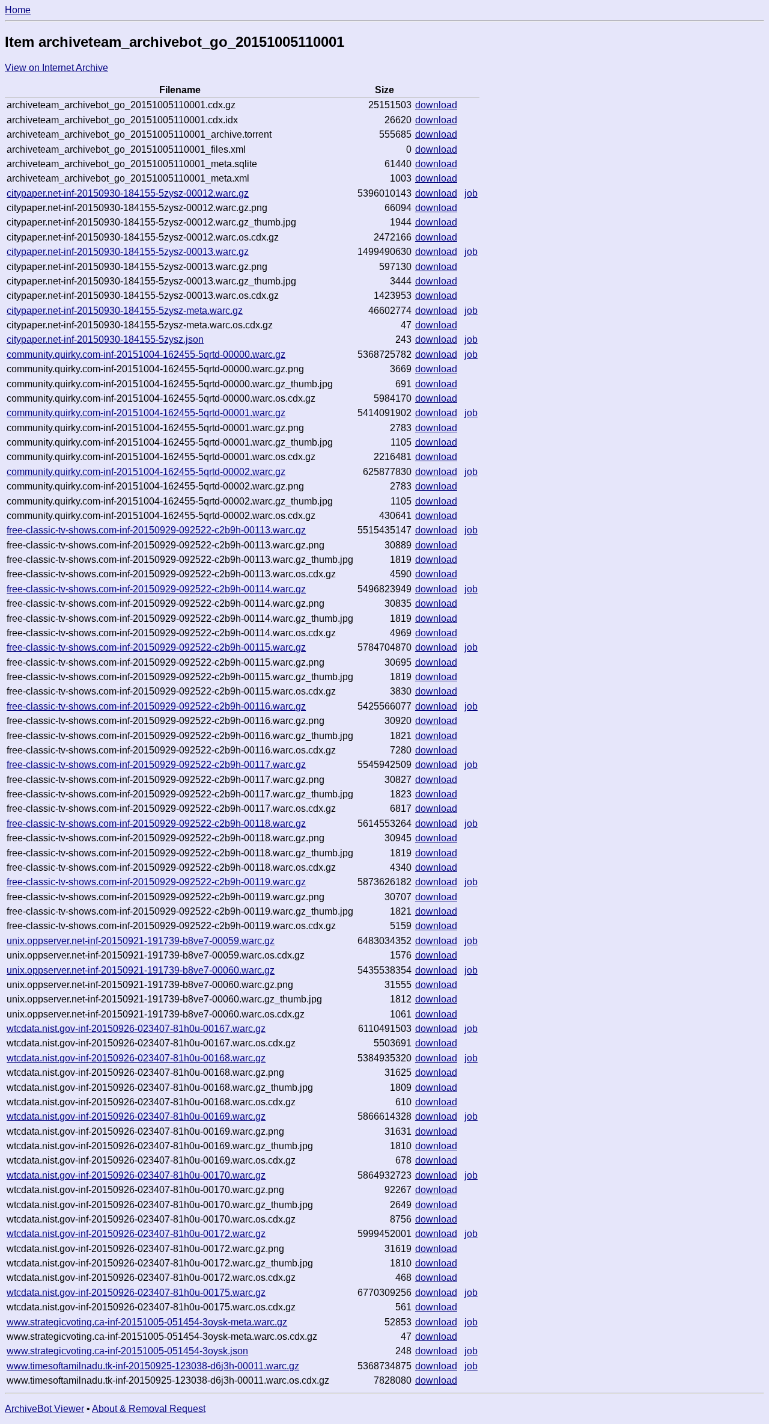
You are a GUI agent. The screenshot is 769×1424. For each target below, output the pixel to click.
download (436, 105)
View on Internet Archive (56, 68)
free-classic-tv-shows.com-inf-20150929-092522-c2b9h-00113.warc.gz (156, 530)
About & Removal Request (148, 1409)
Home (18, 10)
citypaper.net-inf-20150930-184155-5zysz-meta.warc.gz (125, 310)
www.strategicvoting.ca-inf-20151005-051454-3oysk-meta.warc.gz (147, 1322)
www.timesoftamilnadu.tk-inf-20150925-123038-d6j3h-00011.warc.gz (153, 1366)
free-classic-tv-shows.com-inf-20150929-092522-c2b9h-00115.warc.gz (156, 647)
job (471, 193)
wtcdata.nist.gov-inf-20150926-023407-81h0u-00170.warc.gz (136, 1175)
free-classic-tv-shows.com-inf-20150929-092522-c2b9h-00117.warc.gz (156, 765)
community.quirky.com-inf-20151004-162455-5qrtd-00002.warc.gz (146, 472)
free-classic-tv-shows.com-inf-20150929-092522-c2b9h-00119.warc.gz (156, 882)
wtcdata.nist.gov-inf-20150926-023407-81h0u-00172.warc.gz (136, 1234)
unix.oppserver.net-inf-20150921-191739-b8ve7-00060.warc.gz (141, 970)
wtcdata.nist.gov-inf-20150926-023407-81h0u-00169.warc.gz (136, 1116)
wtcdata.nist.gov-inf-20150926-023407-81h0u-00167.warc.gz (136, 1028)
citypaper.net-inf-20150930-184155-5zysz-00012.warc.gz (128, 193)
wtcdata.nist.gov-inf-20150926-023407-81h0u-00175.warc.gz (136, 1292)
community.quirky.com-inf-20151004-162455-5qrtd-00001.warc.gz (146, 413)
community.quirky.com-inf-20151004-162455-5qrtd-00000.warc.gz (146, 354)
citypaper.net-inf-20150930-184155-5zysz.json (105, 339)
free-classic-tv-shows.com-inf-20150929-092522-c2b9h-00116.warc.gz (156, 706)
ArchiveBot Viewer (44, 1409)
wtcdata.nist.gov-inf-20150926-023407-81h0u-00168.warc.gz (136, 1058)
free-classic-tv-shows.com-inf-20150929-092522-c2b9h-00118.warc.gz (156, 823)
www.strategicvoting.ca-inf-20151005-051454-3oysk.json (127, 1351)
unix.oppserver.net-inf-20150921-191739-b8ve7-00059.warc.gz (141, 941)
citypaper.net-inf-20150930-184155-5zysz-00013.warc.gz (128, 252)
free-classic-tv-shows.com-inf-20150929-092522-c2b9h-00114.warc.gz (156, 589)
